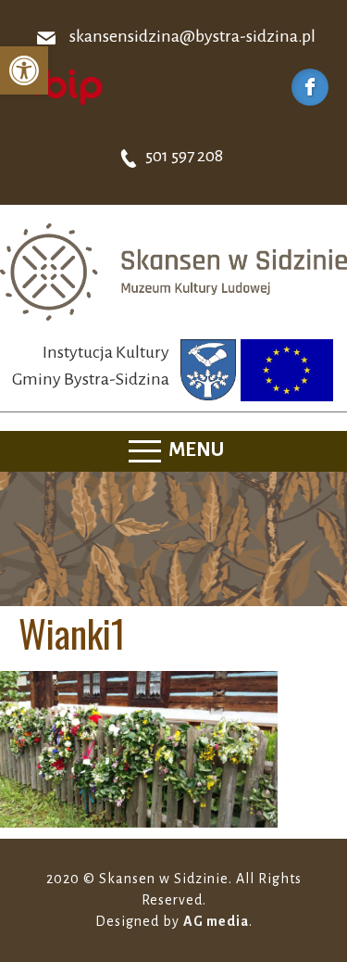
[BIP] (60, 86)
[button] (24, 70)
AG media (216, 921)
